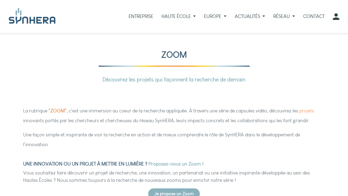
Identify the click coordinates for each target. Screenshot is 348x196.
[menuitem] (141, 16)
